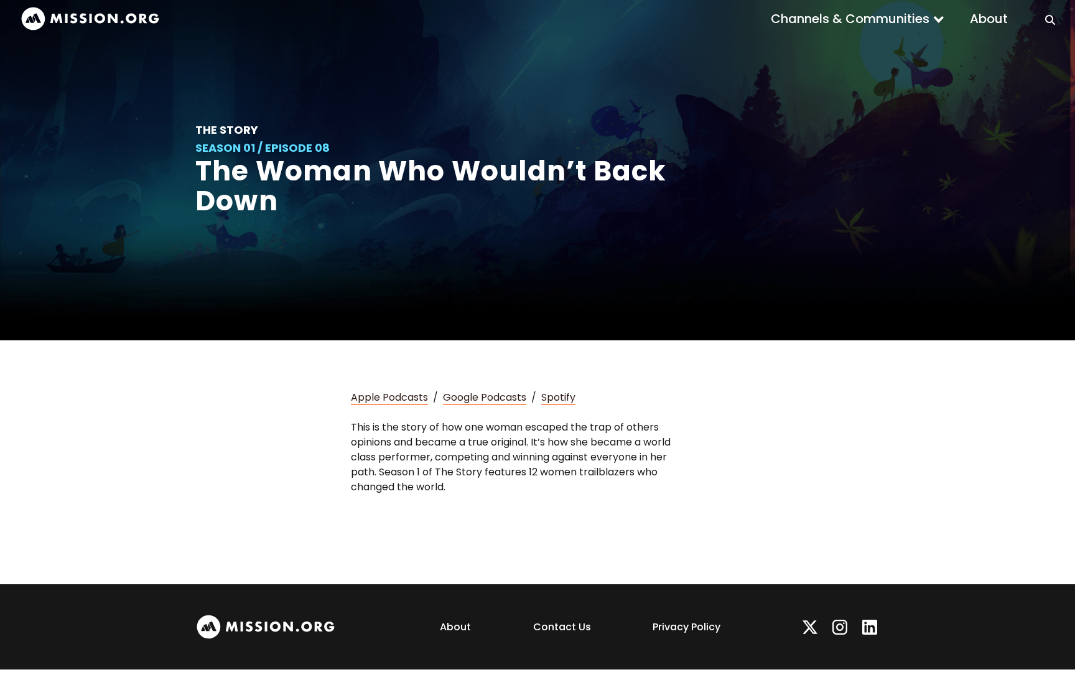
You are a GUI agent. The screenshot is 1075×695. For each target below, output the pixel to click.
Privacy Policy (686, 627)
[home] (90, 19)
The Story (226, 130)
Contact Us (562, 627)
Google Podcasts (484, 397)
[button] (857, 18)
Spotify (558, 397)
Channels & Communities (850, 18)
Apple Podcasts (389, 397)
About (989, 18)
